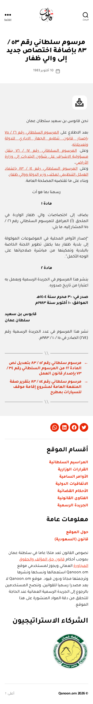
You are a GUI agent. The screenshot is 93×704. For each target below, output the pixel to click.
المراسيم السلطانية (68, 462)
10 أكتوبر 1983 (43, 71)
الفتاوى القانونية (72, 498)
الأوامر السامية (73, 477)
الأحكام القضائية (72, 491)
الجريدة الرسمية (72, 505)
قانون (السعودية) (71, 539)
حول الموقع (77, 532)
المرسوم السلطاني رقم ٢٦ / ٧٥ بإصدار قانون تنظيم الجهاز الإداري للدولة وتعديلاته (46, 139)
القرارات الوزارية (73, 470)
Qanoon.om (67, 694)
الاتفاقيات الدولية (72, 484)
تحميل (79, 102)
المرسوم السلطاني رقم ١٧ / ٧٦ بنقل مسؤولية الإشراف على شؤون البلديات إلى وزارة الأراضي (46, 157)
